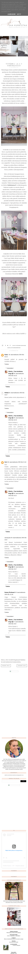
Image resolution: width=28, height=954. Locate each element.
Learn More (12, 14)
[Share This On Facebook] (5, 345)
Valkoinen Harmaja (14, 931)
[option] (14, 46)
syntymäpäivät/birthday (16, 347)
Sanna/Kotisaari (10, 592)
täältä (20, 274)
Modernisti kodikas (14, 934)
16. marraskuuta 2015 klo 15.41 (17, 462)
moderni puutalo (13, 944)
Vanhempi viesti (22, 665)
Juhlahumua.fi (11, 185)
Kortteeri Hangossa (16, 945)
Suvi (6, 462)
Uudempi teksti (6, 665)
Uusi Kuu (14, 941)
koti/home (18, 345)
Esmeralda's (13, 952)
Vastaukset (10, 368)
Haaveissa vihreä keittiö (13, 942)
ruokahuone (23, 345)
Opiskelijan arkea (13, 953)
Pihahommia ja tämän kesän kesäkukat (14, 932)
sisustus (9, 347)
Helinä (7, 392)
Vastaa (7, 364)
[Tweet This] (7, 345)
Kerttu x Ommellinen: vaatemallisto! (13, 935)
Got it (19, 14)
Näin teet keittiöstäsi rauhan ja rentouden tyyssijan (13, 939)
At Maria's (14, 937)
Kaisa (6, 354)
